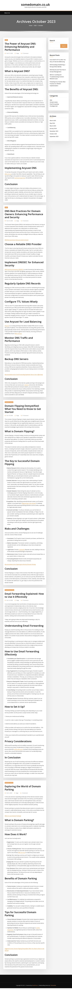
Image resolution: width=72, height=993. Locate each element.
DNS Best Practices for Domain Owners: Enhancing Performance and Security (24, 214)
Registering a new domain (29, 503)
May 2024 (52, 123)
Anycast (7, 326)
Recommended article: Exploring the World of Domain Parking (20, 564)
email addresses (18, 749)
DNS (6, 40)
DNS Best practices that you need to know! (16, 240)
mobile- (38, 928)
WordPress (35, 985)
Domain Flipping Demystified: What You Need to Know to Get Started (23, 409)
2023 (35, 25)
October (40, 25)
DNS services (18, 333)
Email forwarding (9, 590)
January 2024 (53, 128)
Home (30, 25)
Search (52, 40)
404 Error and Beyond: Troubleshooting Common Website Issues (57, 76)
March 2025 (53, 120)
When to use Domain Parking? (13, 816)
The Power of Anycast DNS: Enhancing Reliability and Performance (20, 46)
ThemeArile (53, 985)
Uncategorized (53, 106)
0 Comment (25, 53)
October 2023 (53, 134)
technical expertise (19, 178)
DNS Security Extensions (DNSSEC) (14, 269)
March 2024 (53, 126)
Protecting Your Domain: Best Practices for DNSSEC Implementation (57, 83)
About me (7, 13)
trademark (22, 549)
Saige (17, 53)
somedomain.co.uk (35, 4)
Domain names (9, 402)
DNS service (8, 174)
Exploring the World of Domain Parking (23, 788)
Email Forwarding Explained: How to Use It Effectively (24, 595)
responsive (10, 930)
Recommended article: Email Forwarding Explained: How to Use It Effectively (24, 374)
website (26, 385)
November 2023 (54, 131)
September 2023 (54, 136)
